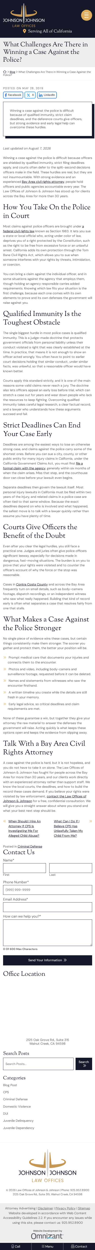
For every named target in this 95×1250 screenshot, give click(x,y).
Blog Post (10, 1085)
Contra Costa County (32, 584)
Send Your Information (45, 960)
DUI (5, 1114)
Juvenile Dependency (18, 1128)
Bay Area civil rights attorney (43, 182)
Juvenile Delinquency (18, 1121)
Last (52, 875)
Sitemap (84, 1208)
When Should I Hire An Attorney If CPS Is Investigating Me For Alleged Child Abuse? (24, 828)
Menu (86, 18)
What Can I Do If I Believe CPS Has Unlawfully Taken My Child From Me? (68, 828)
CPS (6, 1092)
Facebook (12, 95)
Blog (12, 72)
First (6, 875)
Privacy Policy (65, 1208)
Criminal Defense (30, 846)
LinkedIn (46, 95)
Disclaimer (45, 1208)
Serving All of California (50, 31)
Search (84, 1062)
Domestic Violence (17, 1106)
